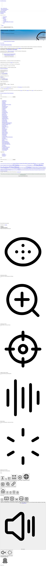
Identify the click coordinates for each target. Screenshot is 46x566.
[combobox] (23, 175)
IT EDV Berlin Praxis (5, 116)
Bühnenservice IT (4, 114)
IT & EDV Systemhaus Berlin (6, 123)
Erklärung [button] (2, 226)
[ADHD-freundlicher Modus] (0, 374)
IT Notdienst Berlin (34, 167)
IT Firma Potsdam (21, 167)
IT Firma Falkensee (14, 167)
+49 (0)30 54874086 (4, 73)
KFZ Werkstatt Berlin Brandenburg (7, 122)
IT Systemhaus (4, 110)
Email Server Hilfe (4, 121)
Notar (32, 90)
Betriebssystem (4, 101)
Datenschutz (4, 20)
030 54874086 (9, 49)
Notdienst (19, 48)
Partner (4, 22)
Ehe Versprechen (4, 115)
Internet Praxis (25, 165)
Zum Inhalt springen (3, 0)
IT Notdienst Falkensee (42, 167)
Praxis (21, 90)
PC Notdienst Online (5, 112)
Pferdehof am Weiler (5, 124)
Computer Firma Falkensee (31, 163)
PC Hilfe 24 (3, 109)
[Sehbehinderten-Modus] (0, 277)
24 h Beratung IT (4, 111)
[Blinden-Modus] (0, 423)
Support (11, 62)
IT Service (9, 168)
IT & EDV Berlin (4, 107)
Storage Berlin (4, 113)
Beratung (6, 163)
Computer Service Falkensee (7, 165)
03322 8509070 (15, 49)
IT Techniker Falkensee (7, 169)
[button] (2, 478)
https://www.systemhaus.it (4, 68)
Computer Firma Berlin (23, 163)
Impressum (4, 18)
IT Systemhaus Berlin (27, 168)
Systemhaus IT (4, 100)
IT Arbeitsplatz (29, 165)
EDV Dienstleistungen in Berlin (6, 104)
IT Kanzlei (24, 167)
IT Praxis (6, 168)
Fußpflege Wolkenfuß (5, 126)
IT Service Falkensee (17, 168)
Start (2, 32)
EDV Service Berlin (21, 165)
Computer (5, 41)
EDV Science (4, 105)
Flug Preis (4, 17)
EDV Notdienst (15, 165)
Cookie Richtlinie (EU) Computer (8, 21)
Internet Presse (9, 41)
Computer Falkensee (16, 163)
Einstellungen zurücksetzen (4, 556)
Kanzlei (28, 90)
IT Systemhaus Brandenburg (36, 168)
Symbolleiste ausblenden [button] (4, 227)
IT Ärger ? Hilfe (4, 119)
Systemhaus (13, 41)
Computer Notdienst (38, 163)
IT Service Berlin (4, 150)
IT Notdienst (4, 108)
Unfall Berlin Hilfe (4, 117)
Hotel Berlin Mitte (4, 120)
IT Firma (33, 165)
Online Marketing (6, 88)
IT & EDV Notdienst (5, 106)
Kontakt (5, 19)
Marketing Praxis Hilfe (5, 118)
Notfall (2, 25)
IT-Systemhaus (5, 16)
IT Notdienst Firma (2, 168)
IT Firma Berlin (38, 165)
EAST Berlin (4, 103)
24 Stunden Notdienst (2, 163)
